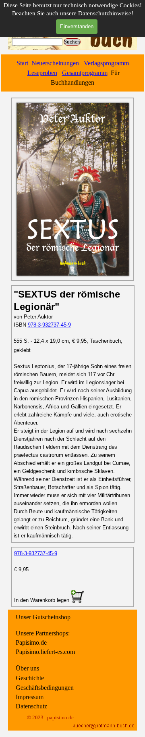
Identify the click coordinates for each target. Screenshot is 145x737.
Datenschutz (31, 706)
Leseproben (42, 72)
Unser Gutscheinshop (43, 617)
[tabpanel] (72, 72)
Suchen (72, 42)
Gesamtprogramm (85, 72)
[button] (77, 597)
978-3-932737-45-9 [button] (49, 325)
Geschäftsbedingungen (45, 687)
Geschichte (30, 678)
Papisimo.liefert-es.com (45, 651)
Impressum (30, 696)
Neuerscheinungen (55, 63)
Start (22, 63)
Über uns (27, 668)
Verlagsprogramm (106, 63)
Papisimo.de (31, 642)
